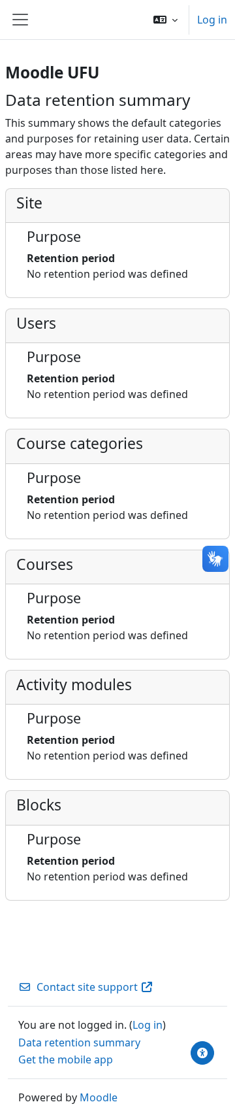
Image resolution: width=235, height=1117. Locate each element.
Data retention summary (79, 1042)
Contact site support (87, 987)
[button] (165, 19)
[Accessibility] (202, 1053)
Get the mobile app (65, 1059)
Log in (212, 19)
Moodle (99, 1097)
